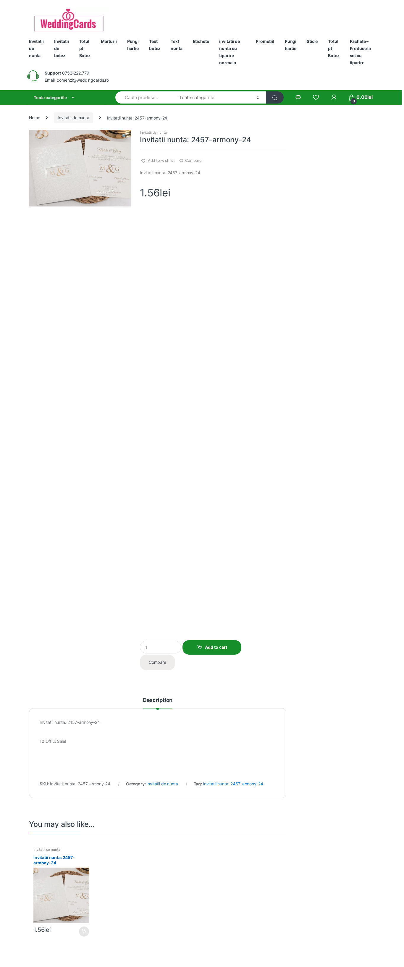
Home (34, 117)
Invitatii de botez (61, 48)
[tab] (157, 703)
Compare (193, 160)
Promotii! (265, 41)
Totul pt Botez (85, 48)
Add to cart (216, 647)
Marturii (109, 41)
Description (157, 700)
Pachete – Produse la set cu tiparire (360, 52)
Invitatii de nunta (36, 48)
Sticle (312, 41)
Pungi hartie (133, 45)
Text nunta (176, 45)
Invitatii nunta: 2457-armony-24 (233, 783)
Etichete (201, 41)
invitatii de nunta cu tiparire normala (229, 52)
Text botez (154, 45)
